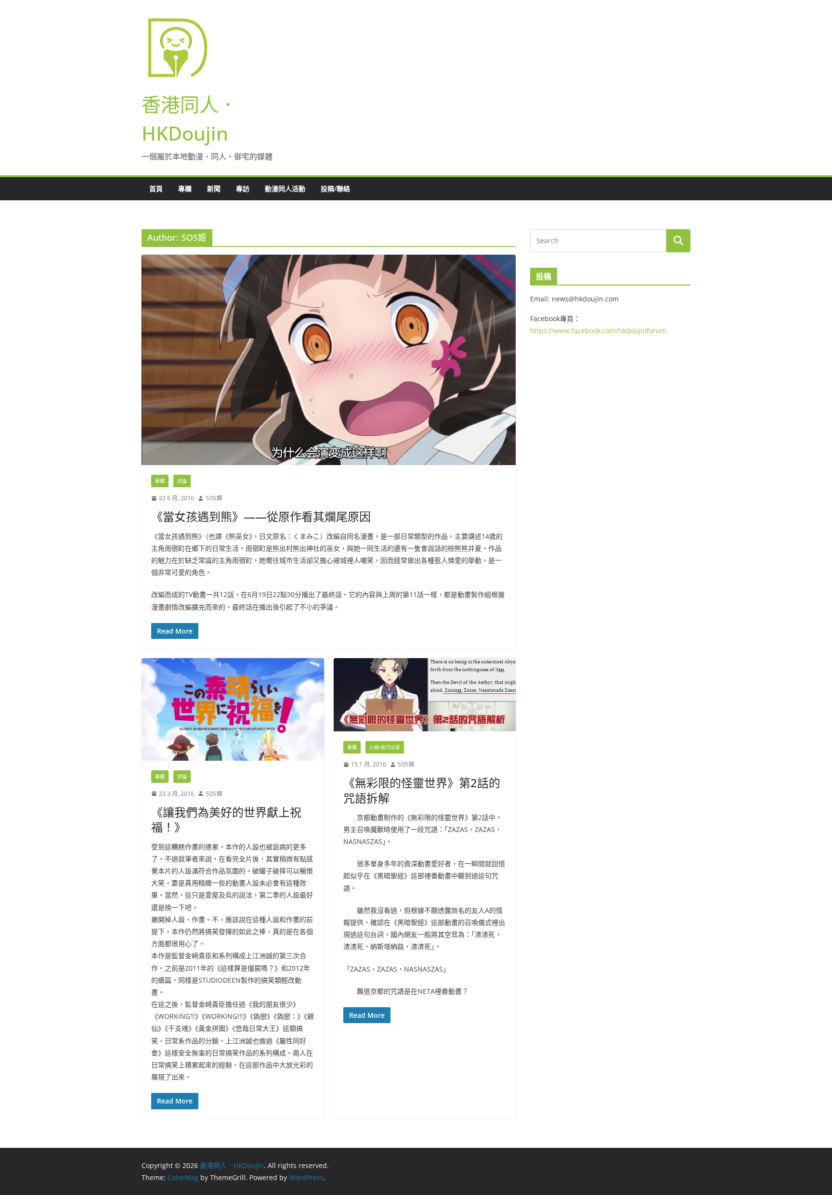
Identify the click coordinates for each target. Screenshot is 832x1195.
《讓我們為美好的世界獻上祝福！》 (226, 819)
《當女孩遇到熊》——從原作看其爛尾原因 (261, 516)
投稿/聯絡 (335, 188)
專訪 (242, 188)
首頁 (156, 188)
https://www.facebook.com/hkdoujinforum (598, 330)
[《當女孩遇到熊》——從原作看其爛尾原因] (329, 360)
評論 (182, 481)
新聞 (214, 188)
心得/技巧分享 (384, 747)
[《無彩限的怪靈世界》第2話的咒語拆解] (425, 694)
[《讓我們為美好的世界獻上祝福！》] (233, 709)
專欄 (185, 188)
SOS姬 (214, 498)
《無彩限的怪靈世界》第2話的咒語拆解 (421, 790)
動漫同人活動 (285, 188)
